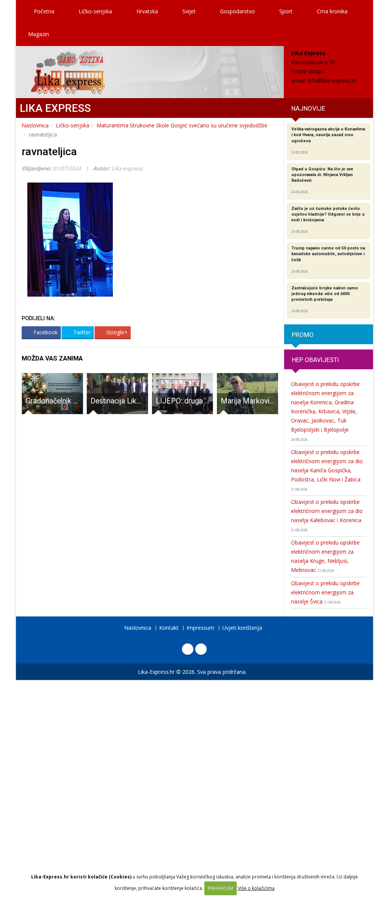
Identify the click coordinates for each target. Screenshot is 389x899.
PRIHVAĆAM (220, 888)
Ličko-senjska (95, 11)
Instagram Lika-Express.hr (201, 649)
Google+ (116, 332)
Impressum (200, 627)
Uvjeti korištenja (242, 627)
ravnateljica (49, 151)
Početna (43, 11)
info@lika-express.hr (332, 80)
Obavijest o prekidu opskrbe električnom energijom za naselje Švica (325, 592)
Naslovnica (35, 125)
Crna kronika (332, 11)
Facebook (45, 332)
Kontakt (169, 627)
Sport (286, 11)
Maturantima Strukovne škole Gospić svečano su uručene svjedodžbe (181, 125)
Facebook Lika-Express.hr (187, 649)
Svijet (189, 11)
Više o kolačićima (256, 888)
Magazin (38, 34)
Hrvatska (147, 11)
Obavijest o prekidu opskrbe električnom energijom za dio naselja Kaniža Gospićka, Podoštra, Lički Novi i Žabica (327, 470)
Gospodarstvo (237, 11)
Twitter (81, 332)
